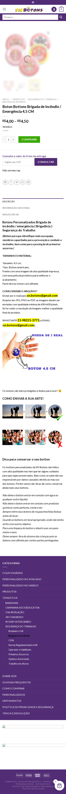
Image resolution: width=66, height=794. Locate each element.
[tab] (33, 201)
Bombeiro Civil (15, 631)
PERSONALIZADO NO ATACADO (21, 579)
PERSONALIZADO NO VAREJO (20, 585)
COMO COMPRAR (13, 688)
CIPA (11, 640)
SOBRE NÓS (9, 676)
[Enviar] (61, 17)
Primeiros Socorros (18, 654)
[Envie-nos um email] (33, 2)
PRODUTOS (9, 591)
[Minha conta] (54, 9)
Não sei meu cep (11, 170)
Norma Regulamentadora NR (22, 645)
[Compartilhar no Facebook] (11, 182)
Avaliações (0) (10, 214)
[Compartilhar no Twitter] (17, 182)
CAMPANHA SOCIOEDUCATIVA (22, 607)
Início (5, 99)
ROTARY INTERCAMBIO (18, 621)
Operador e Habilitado (19, 649)
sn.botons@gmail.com (18, 325)
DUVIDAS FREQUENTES (16, 682)
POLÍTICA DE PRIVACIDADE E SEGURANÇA (28, 706)
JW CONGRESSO (14, 617)
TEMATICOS (18, 99)
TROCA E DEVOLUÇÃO (16, 713)
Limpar (5, 130)
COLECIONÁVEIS (12, 572)
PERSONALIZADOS (13, 694)
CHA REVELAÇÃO (14, 612)
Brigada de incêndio (14, 102)
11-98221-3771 (28, 320)
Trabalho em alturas (18, 663)
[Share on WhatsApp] (5, 182)
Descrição (8, 201)
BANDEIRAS (11, 603)
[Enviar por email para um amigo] (22, 182)
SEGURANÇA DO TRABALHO (42, 99)
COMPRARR (29, 139)
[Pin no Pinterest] (28, 182)
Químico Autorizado (18, 659)
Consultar (46, 161)
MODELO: (7, 127)
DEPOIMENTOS (11, 700)
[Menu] (4, 9)
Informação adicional (16, 208)
